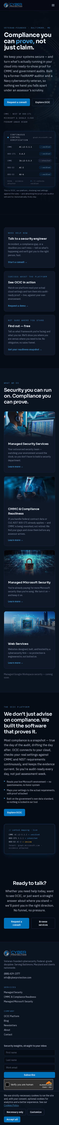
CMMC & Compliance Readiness (20, 996)
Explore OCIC (42, 102)
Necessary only (15, 1112)
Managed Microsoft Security (18, 1001)
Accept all (12, 1119)
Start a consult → (17, 262)
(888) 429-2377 (12, 973)
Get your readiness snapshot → (25, 349)
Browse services (43, 923)
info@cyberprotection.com (17, 977)
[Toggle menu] (53, 5)
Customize (35, 1112)
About (7, 1029)
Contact (8, 1034)
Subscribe (29, 1074)
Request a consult (17, 102)
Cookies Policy (11, 1105)
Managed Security (13, 992)
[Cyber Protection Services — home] (13, 5)
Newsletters (10, 1025)
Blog (6, 1020)
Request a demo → (18, 305)
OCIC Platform (11, 1016)
